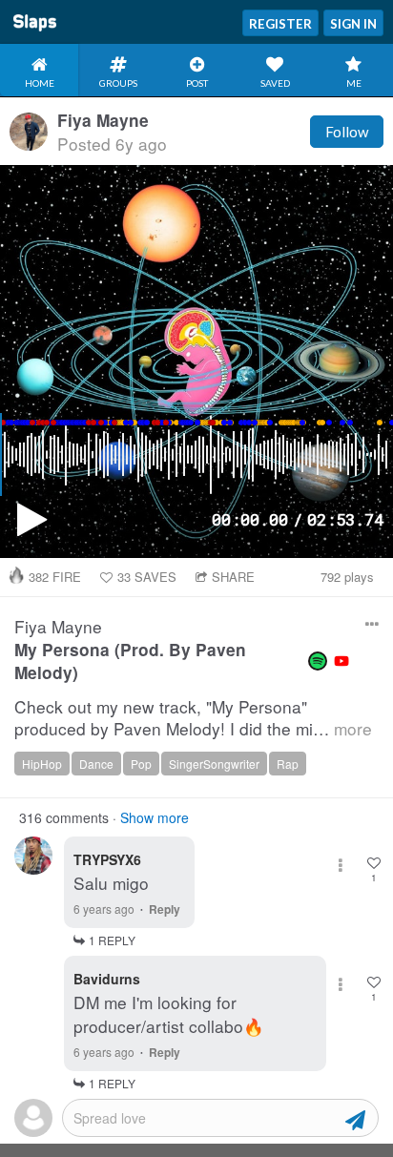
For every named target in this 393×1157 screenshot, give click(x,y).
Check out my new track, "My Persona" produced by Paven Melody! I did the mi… (193, 717)
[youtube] (341, 661)
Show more (154, 817)
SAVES (146, 577)
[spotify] (317, 661)
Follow (346, 131)
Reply (164, 909)
